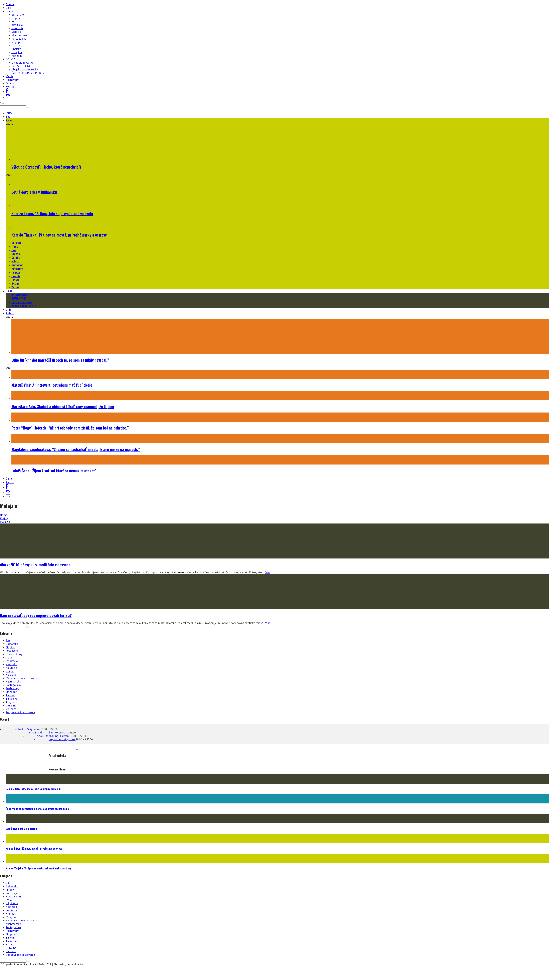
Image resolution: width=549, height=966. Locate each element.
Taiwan (10, 695)
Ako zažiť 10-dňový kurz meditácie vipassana (35, 564)
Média (9, 76)
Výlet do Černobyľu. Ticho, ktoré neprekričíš (46, 167)
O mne (10, 83)
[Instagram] (8, 97)
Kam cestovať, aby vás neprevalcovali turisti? (36, 615)
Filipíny (15, 18)
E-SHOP (10, 59)
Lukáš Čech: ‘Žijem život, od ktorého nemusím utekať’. (54, 471)
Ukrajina (16, 52)
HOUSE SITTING (21, 66)
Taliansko (17, 45)
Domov (10, 4)
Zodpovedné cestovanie (20, 712)
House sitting (14, 654)
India (14, 21)
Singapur (17, 42)
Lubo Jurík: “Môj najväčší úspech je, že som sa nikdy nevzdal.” (60, 360)
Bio (8, 640)
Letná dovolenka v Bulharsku (34, 192)
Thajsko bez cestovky (24, 69)
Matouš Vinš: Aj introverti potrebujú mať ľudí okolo (51, 385)
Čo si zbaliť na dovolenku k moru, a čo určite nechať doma (37, 809)
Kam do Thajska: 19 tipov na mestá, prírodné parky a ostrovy (59, 235)
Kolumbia (17, 28)
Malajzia (16, 31)
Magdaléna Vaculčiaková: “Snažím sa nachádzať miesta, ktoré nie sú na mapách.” (75, 449)
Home (3, 515)
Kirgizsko (17, 25)
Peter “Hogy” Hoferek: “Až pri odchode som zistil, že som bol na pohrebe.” (70, 428)
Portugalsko (18, 38)
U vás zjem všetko (22, 62)
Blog (8, 7)
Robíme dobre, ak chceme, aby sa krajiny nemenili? (33, 789)
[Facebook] (7, 91)
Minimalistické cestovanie (21, 678)
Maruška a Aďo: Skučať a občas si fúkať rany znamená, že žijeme (62, 406)
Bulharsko (17, 14)
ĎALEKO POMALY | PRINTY (27, 73)
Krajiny (10, 11)
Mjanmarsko (19, 35)
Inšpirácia (12, 661)
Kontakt (11, 86)
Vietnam (16, 55)
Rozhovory (12, 79)
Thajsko (16, 49)
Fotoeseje (12, 650)
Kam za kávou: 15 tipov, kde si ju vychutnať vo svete (52, 213)
